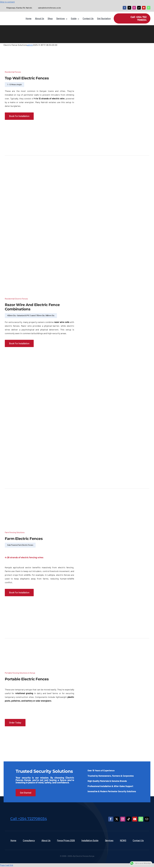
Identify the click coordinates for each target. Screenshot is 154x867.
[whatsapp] (148, 8)
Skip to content (7, 1)
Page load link (6, 865)
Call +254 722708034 (28, 818)
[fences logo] (83, 815)
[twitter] (129, 8)
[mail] (146, 819)
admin (30, 45)
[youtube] (144, 8)
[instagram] (134, 8)
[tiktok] (139, 8)
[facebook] (124, 8)
